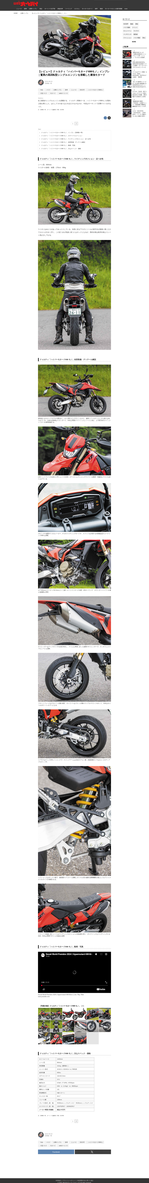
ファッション (127, 38)
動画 (131, 24)
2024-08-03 (48, 81)
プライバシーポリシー (69, 1180)
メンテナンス (127, 34)
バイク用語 (137, 38)
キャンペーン (127, 31)
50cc (144, 38)
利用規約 (58, 1180)
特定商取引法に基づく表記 (85, 1180)
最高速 (136, 34)
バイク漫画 (126, 27)
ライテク (136, 31)
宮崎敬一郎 (48, 83)
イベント (135, 27)
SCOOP (125, 24)
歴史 (136, 24)
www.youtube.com (44, 996)
